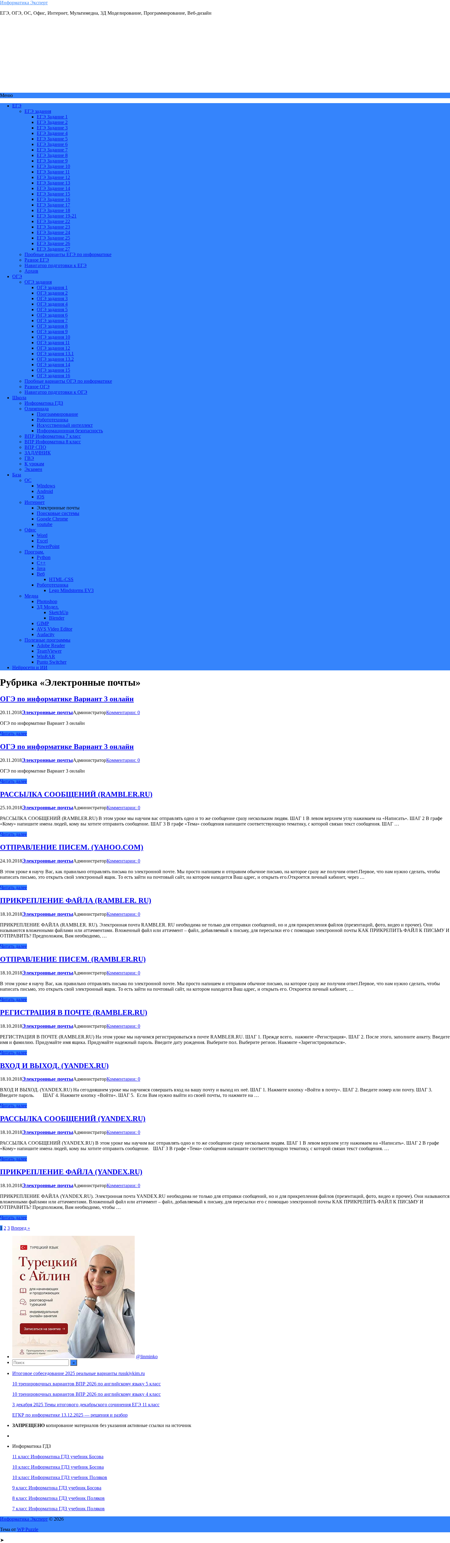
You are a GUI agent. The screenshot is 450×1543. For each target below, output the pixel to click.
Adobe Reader (51, 645)
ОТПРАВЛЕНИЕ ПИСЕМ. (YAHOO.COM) (71, 847)
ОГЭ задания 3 (52, 298)
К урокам (34, 463)
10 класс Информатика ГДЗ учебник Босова (58, 1467)
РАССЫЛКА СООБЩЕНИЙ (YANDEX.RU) (72, 1119)
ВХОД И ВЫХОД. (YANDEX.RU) (54, 1066)
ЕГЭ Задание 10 (53, 166)
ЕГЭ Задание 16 (53, 199)
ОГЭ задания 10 (53, 337)
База (16, 474)
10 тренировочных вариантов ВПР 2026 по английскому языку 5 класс (86, 1383)
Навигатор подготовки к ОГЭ (55, 392)
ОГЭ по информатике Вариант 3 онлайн (67, 699)
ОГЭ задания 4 (52, 304)
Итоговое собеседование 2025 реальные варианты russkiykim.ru (78, 1373)
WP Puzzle (27, 1529)
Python (44, 557)
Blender (56, 618)
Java (41, 568)
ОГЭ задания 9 (52, 331)
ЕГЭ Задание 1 (52, 116)
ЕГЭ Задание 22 (53, 221)
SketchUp (58, 612)
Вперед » (20, 1228)
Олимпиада (36, 408)
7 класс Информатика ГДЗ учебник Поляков (58, 1508)
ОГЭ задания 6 (52, 315)
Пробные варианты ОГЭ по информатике (68, 381)
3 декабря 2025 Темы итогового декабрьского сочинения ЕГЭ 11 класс (85, 1404)
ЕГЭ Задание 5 (52, 138)
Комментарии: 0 (123, 712)
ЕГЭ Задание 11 (53, 171)
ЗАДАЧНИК (37, 452)
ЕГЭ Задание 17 (53, 204)
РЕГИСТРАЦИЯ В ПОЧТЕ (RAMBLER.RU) (73, 1012)
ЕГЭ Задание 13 (53, 182)
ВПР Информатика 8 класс (52, 441)
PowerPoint (48, 546)
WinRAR (46, 656)
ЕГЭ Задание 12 (53, 177)
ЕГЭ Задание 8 (52, 155)
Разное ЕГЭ (36, 260)
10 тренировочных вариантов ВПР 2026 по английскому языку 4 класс (86, 1394)
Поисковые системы (58, 513)
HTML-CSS (61, 579)
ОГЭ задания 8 (52, 326)
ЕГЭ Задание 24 (53, 232)
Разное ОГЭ (37, 386)
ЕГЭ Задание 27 (53, 249)
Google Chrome (52, 518)
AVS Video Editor (54, 629)
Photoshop (47, 601)
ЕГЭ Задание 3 (52, 127)
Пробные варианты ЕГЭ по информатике (67, 254)
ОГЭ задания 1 (52, 287)
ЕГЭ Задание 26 (53, 243)
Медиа (31, 595)
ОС (28, 480)
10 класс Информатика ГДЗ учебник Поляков (59, 1477)
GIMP (43, 623)
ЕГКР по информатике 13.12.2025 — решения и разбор (70, 1415)
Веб (41, 573)
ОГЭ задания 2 (52, 293)
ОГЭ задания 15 (53, 370)
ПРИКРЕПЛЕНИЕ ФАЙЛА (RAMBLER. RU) (75, 900)
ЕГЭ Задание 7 (52, 149)
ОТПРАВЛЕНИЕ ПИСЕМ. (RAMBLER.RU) (73, 959)
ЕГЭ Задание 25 (53, 237)
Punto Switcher (51, 662)
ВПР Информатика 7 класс (52, 436)
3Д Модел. (48, 606)
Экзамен (33, 469)
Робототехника (52, 419)
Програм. (34, 551)
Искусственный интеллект (65, 425)
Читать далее (13, 733)
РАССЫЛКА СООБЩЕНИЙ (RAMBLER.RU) (76, 794)
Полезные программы (47, 640)
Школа (19, 397)
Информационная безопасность (70, 430)
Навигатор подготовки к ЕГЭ (55, 265)
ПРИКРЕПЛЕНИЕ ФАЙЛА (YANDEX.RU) (71, 1172)
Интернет (34, 502)
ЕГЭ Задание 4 (52, 133)
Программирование (57, 414)
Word (42, 535)
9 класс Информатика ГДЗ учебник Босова (56, 1487)
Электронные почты (47, 712)
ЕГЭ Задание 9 (52, 160)
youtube (44, 524)
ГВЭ (29, 458)
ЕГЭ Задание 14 (53, 188)
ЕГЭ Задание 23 (53, 226)
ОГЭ (17, 276)
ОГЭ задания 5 (52, 309)
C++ (41, 562)
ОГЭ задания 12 (53, 348)
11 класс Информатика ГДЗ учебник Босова (57, 1456)
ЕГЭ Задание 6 (52, 144)
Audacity (45, 634)
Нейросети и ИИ (29, 667)
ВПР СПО (35, 447)
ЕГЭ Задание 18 (53, 210)
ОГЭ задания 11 (53, 342)
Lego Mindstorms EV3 (71, 590)
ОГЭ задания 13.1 (55, 353)
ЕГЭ (16, 105)
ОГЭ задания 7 (52, 320)
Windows (46, 485)
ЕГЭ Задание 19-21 (57, 215)
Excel (42, 540)
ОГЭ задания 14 (53, 364)
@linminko (147, 1356)
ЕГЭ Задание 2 (52, 122)
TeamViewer (49, 651)
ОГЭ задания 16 (53, 375)
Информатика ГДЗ (43, 403)
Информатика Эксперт (24, 2)
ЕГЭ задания (37, 111)
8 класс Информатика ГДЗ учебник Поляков (58, 1498)
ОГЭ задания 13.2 (55, 359)
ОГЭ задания (38, 282)
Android (45, 491)
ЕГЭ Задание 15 (53, 193)
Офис (30, 529)
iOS (40, 496)
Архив (31, 271)
